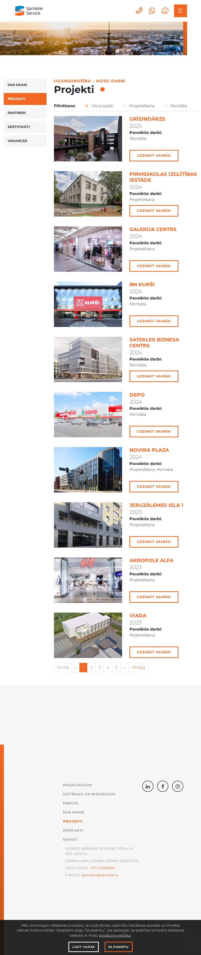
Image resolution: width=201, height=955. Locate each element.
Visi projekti (102, 105)
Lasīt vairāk (83, 947)
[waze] (165, 11)
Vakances (17, 141)
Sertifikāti (19, 127)
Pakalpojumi (77, 785)
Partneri (17, 113)
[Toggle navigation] (180, 10)
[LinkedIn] (147, 786)
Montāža (178, 105)
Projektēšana (141, 105)
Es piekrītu (118, 947)
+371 (93, 868)
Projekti (16, 99)
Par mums (17, 85)
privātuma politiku (115, 935)
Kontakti (73, 830)
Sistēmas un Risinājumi (89, 794)
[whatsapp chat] (152, 10)
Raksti (70, 839)
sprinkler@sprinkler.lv (99, 875)
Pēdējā (138, 667)
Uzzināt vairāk (154, 155)
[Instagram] (177, 786)
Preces (70, 803)
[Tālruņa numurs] (139, 10)
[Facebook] (162, 786)
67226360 (105, 868)
